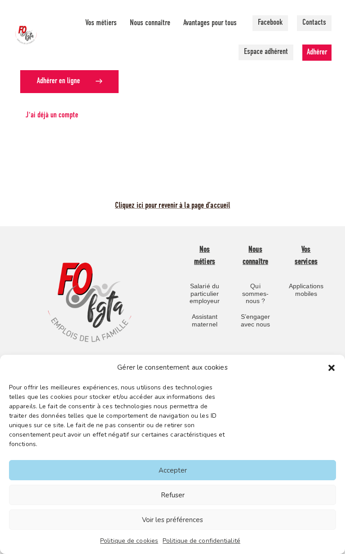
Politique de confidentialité (201, 540)
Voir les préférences (172, 519)
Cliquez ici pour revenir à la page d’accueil (172, 206)
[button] (331, 367)
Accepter (173, 470)
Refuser (173, 495)
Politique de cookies (129, 540)
